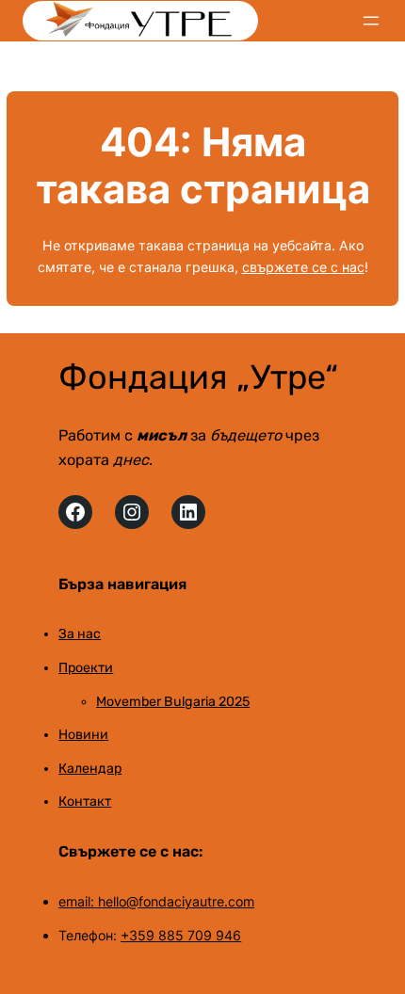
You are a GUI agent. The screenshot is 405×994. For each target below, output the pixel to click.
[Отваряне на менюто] (371, 20)
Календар (90, 769)
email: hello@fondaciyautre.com (156, 901)
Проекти (85, 668)
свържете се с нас (303, 267)
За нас (79, 634)
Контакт (84, 802)
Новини (83, 735)
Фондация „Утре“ (198, 377)
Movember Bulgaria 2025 (173, 702)
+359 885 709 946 (181, 935)
